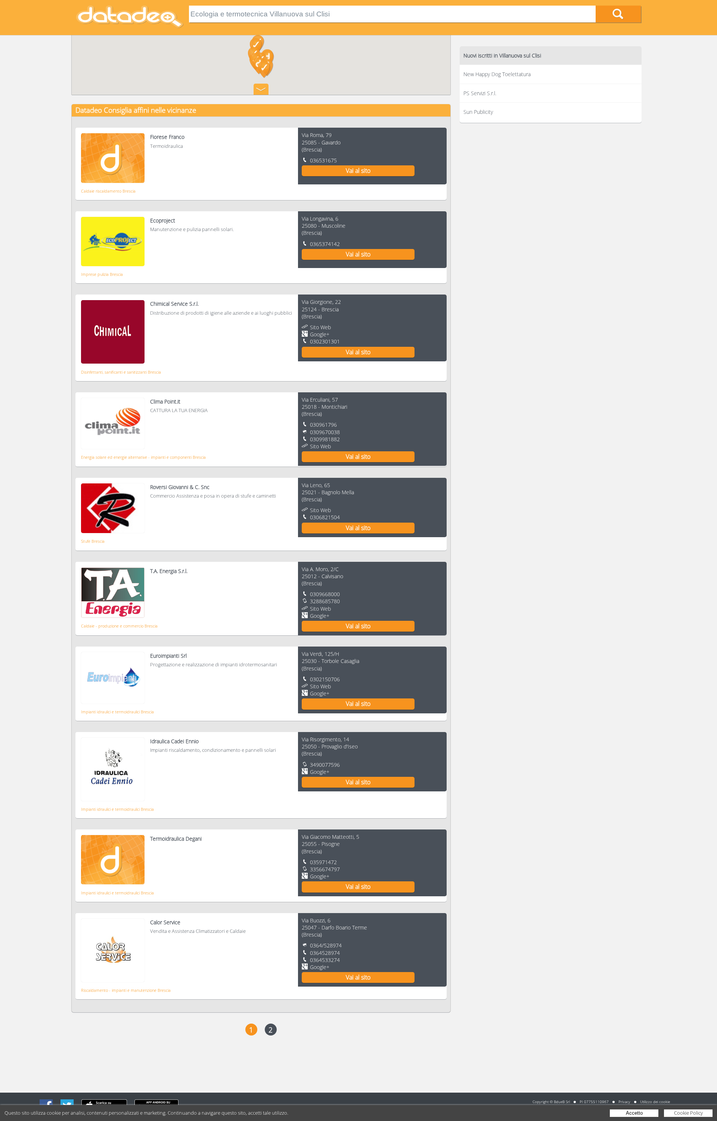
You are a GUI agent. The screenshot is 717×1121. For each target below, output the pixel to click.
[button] (264, 69)
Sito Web (320, 327)
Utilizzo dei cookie (655, 1101)
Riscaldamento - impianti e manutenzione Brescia (126, 990)
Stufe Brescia (93, 541)
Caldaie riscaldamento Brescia (108, 191)
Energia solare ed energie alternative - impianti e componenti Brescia (143, 457)
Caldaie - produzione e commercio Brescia (119, 626)
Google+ (319, 334)
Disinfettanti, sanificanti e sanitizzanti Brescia (121, 372)
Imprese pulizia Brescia (102, 274)
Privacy (624, 1101)
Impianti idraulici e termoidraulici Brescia (117, 711)
